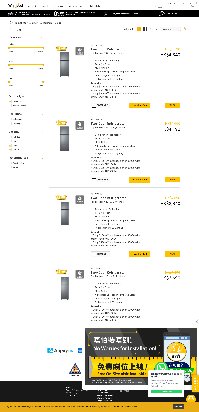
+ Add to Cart (140, 105)
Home (68, 387)
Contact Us (70, 395)
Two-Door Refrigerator (108, 49)
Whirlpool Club (95, 6)
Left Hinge (17, 123)
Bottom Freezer (19, 105)
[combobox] (170, 7)
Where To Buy (173, 3)
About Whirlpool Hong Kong (78, 390)
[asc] (184, 29)
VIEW (172, 105)
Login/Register (187, 3)
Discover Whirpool (75, 6)
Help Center (58, 6)
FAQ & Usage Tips (104, 401)
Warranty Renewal (104, 398)
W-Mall (45, 6)
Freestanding (18, 163)
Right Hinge (17, 119)
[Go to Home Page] (10, 23)
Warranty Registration (106, 395)
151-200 (16, 137)
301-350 (16, 149)
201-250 (16, 141)
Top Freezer (18, 101)
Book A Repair (103, 393)
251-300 (16, 145)
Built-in (15, 167)
